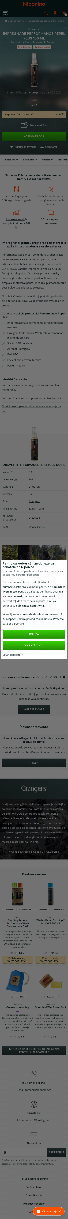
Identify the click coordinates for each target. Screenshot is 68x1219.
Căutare (46, 13)
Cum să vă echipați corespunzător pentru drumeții (32, 398)
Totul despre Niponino (34, 1178)
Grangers (34, 501)
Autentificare (55, 13)
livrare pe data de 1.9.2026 (44, 92)
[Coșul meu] (63, 13)
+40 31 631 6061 (37, 1082)
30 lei (58, 114)
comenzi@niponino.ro (38, 1090)
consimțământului (44, 1163)
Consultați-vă (34, 1195)
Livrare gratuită (15, 219)
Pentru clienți (34, 1187)
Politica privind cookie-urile (33, 619)
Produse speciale (34, 1203)
